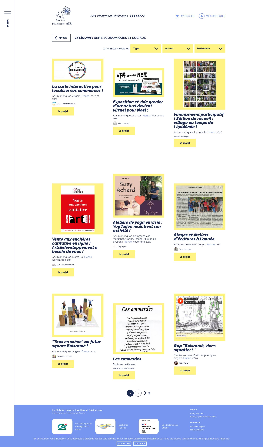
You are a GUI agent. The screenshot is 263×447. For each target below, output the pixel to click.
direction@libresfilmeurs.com (203, 416)
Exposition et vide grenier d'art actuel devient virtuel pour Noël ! (138, 106)
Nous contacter (197, 430)
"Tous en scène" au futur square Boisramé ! (76, 343)
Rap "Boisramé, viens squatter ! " (195, 347)
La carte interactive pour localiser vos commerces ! (77, 88)
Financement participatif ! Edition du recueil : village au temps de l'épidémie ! (199, 120)
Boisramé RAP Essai (192, 338)
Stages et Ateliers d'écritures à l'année (194, 237)
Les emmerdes (127, 358)
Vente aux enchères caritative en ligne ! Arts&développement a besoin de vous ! (75, 245)
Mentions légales (197, 426)
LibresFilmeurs (180, 338)
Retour (63, 38)
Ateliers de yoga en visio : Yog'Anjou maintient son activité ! (138, 226)
